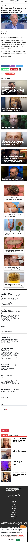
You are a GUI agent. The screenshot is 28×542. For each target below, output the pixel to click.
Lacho (3, 31)
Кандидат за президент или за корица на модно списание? (12, 109)
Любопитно (14, 514)
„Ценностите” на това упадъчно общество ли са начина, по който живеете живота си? (13, 142)
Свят (14, 505)
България (14, 501)
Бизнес (14, 508)
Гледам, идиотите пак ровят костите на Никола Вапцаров (19, 451)
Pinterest (15, 69)
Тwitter (20, 66)
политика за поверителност (16, 536)
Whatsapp (6, 69)
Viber (13, 66)
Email (2, 404)
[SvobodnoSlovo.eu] (14, 490)
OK (18, 540)
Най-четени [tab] (4, 435)
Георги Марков (10, 73)
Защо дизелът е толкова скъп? (12, 179)
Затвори (11, 540)
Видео (14, 518)
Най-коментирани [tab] (13, 435)
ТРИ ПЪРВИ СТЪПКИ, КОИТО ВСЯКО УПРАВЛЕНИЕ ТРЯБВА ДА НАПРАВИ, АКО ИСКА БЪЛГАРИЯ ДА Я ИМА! (13, 90)
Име (2, 399)
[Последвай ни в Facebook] (9, 495)
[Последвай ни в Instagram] (12, 495)
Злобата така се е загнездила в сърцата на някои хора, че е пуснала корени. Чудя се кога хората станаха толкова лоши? (12, 159)
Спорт (14, 510)
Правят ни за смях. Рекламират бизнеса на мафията (19, 462)
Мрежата (14, 512)
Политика (14, 507)
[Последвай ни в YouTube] (16, 495)
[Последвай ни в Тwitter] (19, 495)
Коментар (4, 5)
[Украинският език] (14, 122)
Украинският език (8, 127)
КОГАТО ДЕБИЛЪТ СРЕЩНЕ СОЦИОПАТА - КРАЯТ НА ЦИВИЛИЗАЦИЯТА (19, 440)
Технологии (14, 516)
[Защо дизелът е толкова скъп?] (14, 173)
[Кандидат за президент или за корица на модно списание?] (14, 104)
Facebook (5, 66)
